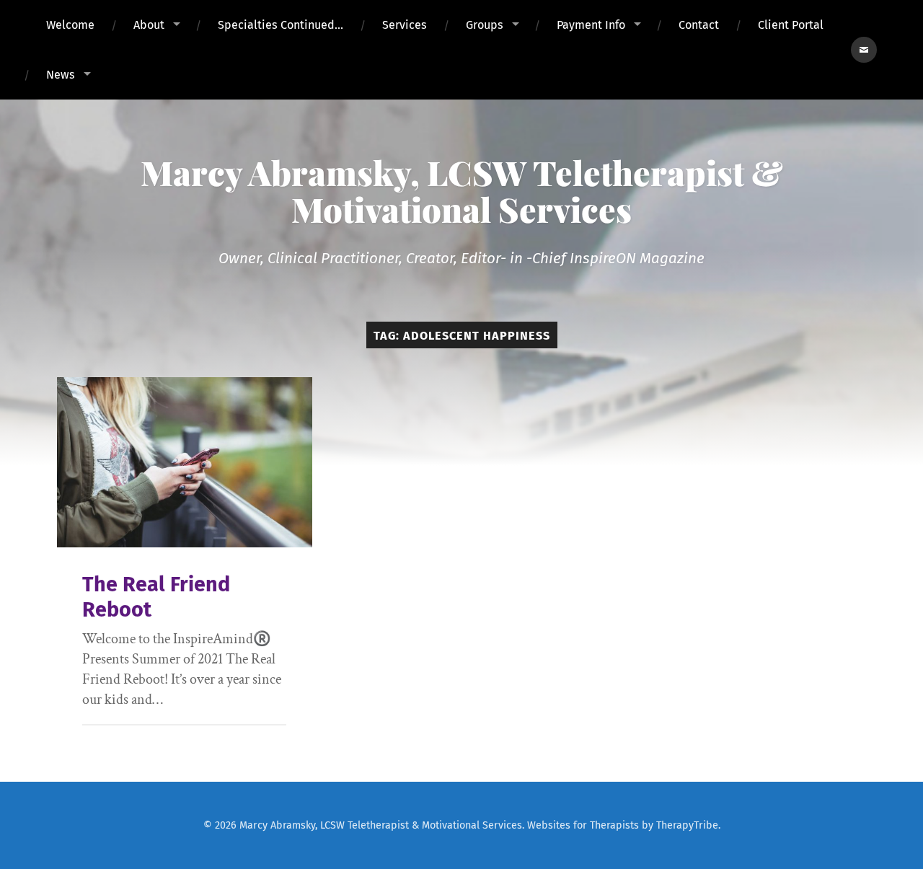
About (148, 25)
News (60, 74)
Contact (699, 25)
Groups (484, 25)
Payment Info (591, 25)
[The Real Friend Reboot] (184, 462)
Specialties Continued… (280, 25)
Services (404, 25)
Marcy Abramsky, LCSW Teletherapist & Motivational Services (462, 190)
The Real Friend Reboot (156, 597)
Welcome (70, 25)
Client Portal (790, 25)
